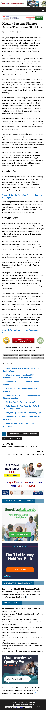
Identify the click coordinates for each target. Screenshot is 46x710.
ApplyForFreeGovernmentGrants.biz (23, 705)
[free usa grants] (20, 577)
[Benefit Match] (20, 683)
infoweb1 (22, 32)
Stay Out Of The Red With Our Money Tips (23, 412)
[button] (42, 9)
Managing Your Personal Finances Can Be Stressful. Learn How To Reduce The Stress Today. (22, 628)
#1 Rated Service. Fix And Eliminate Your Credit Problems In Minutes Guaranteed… (21, 691)
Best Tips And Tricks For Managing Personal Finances (22, 651)
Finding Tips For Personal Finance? (20, 402)
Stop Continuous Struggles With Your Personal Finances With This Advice (20, 376)
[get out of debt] (23, 494)
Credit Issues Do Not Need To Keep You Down (20, 619)
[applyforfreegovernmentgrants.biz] (23, 6)
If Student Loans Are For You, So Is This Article (20, 643)
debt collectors (30, 434)
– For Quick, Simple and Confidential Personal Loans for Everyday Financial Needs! (21, 593)
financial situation (12, 438)
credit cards (13, 434)
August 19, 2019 (9, 32)
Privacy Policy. (37, 707)
